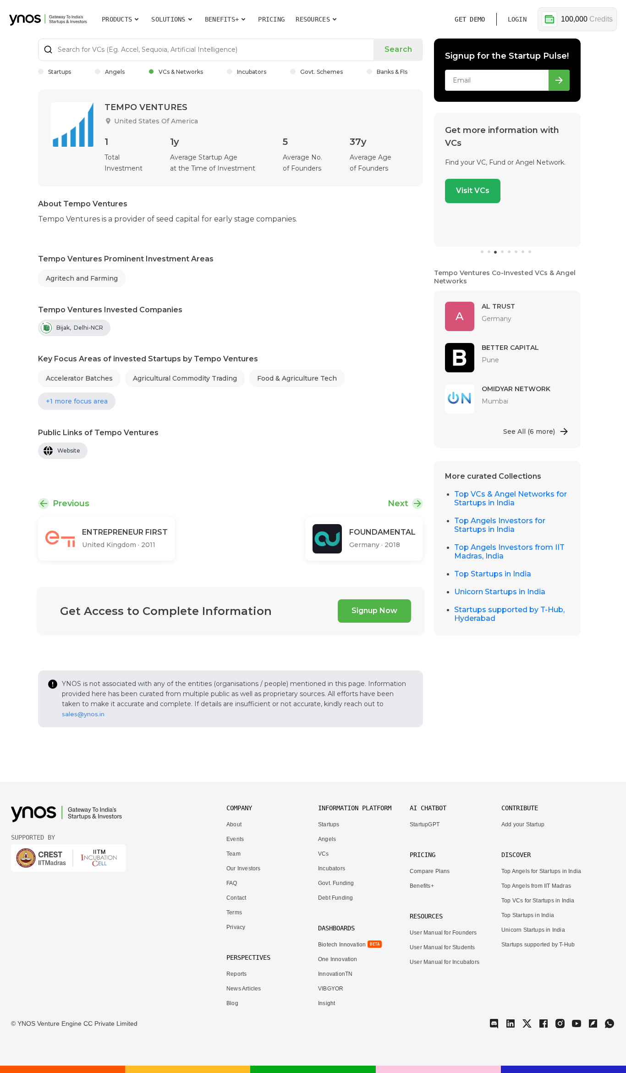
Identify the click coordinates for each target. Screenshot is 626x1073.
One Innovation (337, 959)
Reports (236, 974)
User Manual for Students (442, 947)
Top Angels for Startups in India (541, 871)
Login (517, 19)
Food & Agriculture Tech (297, 378)
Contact (236, 898)
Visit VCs (472, 190)
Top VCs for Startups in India (538, 900)
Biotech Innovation (342, 944)
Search (398, 49)
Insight (326, 1003)
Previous (71, 503)
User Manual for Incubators (444, 962)
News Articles (243, 988)
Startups (59, 71)
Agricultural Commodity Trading (185, 378)
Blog (232, 1003)
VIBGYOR (330, 988)
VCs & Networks (181, 71)
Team (233, 854)
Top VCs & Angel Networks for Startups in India (510, 498)
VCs (323, 854)
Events (235, 839)
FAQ (231, 883)
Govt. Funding (336, 883)
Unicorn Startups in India (499, 591)
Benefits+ (422, 886)
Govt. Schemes (321, 71)
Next (398, 503)
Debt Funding (335, 898)
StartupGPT (424, 824)
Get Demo (470, 19)
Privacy (235, 927)
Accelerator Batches (79, 378)
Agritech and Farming (82, 278)
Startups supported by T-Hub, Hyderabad (509, 614)
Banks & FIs (392, 71)
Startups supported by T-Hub (538, 944)
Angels (115, 71)
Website (68, 450)
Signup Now (374, 610)
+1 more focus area (77, 401)
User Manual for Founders (443, 932)
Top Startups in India (492, 574)
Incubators (251, 71)
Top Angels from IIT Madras (536, 886)
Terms (234, 912)
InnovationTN (335, 974)
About (234, 824)
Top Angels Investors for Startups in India (499, 525)
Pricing (271, 19)
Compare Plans (430, 871)
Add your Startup (522, 824)
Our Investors (243, 868)
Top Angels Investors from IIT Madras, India (509, 551)
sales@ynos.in (83, 714)
